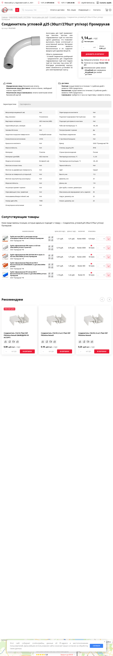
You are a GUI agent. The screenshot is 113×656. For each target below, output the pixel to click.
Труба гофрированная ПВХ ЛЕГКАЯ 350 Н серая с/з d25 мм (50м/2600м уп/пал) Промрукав (27, 255)
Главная (5, 17)
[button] (102, 299)
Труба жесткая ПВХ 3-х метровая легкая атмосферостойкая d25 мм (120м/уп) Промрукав (27, 237)
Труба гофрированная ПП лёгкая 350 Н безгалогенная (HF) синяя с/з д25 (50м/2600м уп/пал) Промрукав (28, 273)
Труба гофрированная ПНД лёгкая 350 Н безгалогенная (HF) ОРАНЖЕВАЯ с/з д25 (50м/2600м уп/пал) (27, 264)
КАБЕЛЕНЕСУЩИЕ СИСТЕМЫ (20, 17)
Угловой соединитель (57, 17)
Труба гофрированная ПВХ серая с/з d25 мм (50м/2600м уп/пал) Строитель (25, 246)
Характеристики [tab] (9, 104)
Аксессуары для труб (40, 17)
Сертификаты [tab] (25, 104)
